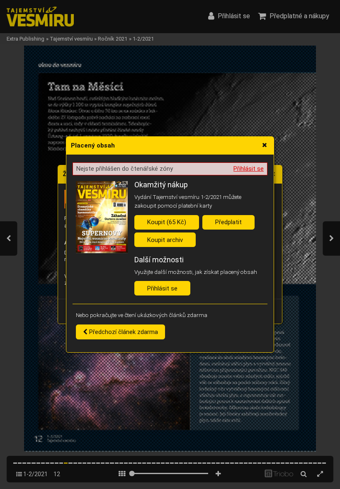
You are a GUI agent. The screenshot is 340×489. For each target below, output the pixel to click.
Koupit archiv (165, 240)
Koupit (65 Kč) (166, 222)
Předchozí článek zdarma (122, 332)
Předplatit (228, 222)
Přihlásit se (248, 168)
